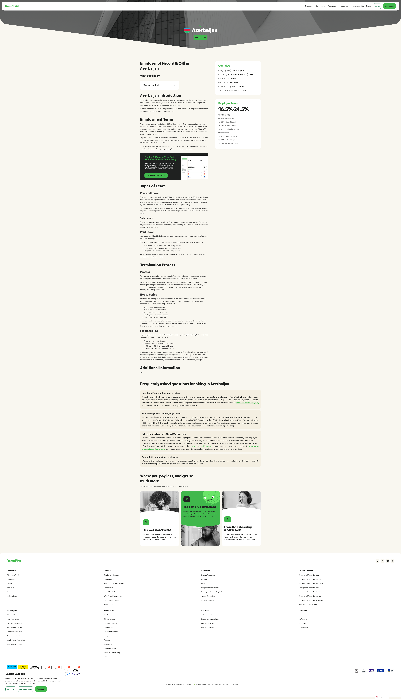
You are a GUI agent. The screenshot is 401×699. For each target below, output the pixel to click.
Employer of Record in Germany (311, 583)
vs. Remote (303, 619)
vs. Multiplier (303, 627)
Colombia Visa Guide (15, 632)
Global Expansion (208, 596)
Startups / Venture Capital (211, 592)
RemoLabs (108, 644)
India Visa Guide (13, 619)
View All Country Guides (308, 604)
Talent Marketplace (208, 615)
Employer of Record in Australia (311, 600)
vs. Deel (301, 615)
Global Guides (109, 619)
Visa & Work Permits (112, 592)
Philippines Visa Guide (15, 636)
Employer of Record (111, 575)
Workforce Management (113, 596)
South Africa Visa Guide (16, 640)
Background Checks (111, 600)
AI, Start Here (12, 596)
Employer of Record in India (309, 588)
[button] (309, 6)
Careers (10, 592)
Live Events (108, 627)
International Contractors (114, 583)
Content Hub (109, 615)
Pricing (368, 6)
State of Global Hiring (112, 653)
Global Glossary (110, 648)
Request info (200, 37)
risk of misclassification (200, 446)
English (382, 697)
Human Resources (208, 575)
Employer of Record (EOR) (247, 402)
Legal (203, 583)
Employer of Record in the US (310, 579)
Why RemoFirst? (13, 575)
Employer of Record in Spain (309, 575)
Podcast (107, 640)
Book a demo (389, 6)
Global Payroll (109, 579)
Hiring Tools (108, 636)
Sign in (377, 6)
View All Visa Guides (14, 644)
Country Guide (358, 6)
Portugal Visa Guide (14, 623)
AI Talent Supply (207, 600)
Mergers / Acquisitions (210, 588)
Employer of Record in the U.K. (310, 592)
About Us (10, 588)
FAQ (105, 657)
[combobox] (382, 697)
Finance (204, 579)
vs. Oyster (302, 623)
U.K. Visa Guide (12, 615)
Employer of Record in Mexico (310, 596)
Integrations (108, 604)
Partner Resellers (207, 627)
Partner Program (207, 623)
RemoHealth (108, 588)
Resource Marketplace (210, 619)
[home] (12, 6)
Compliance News (111, 623)
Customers (11, 579)
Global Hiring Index (111, 632)
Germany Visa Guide (14, 627)
